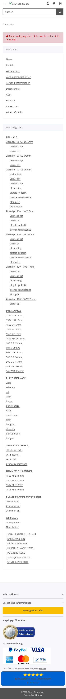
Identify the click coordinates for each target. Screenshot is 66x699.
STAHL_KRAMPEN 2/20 (19, 557)
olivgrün (10, 428)
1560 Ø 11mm (13, 333)
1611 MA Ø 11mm (15, 338)
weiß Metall (16, 206)
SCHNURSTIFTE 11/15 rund (21, 534)
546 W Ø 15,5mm (15, 370)
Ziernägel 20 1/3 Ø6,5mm (19, 141)
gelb (8, 396)
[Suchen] (59, 11)
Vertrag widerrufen (33, 610)
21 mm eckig (13, 506)
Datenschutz (13, 88)
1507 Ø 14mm (13, 329)
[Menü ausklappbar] (4, 2)
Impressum (12, 106)
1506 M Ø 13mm (15, 480)
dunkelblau (12, 415)
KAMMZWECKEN (16, 538)
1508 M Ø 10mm (15, 489)
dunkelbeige (12, 405)
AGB (8, 94)
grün (8, 419)
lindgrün (10, 424)
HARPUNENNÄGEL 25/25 (20, 548)
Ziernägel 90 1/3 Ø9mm (18, 169)
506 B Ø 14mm (14, 357)
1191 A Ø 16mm (14, 315)
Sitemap (10, 100)
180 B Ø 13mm (14, 343)
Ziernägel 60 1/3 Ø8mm (18, 155)
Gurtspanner (13, 522)
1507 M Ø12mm (14, 484)
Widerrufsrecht (14, 112)
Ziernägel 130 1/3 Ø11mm (20, 266)
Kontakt (10, 65)
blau (8, 410)
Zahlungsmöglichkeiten (18, 76)
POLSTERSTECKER (16, 552)
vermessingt (16, 146)
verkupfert (15, 174)
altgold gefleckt (18, 192)
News (9, 59)
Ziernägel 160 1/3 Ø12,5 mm (21, 299)
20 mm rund (12, 501)
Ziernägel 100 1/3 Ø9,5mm (20, 211)
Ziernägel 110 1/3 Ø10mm (20, 234)
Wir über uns (13, 71)
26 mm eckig (13, 510)
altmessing (16, 188)
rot (7, 392)
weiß (8, 382)
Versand (42, 668)
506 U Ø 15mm (14, 361)
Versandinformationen (18, 82)
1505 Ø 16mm (13, 324)
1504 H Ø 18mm (14, 320)
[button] (48, 3)
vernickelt (15, 151)
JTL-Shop (38, 695)
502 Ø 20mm (13, 347)
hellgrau (10, 438)
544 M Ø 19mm (14, 366)
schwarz (10, 387)
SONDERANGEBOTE (17, 561)
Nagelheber (12, 527)
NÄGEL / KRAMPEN (17, 543)
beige (9, 401)
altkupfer (15, 201)
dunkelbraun (13, 433)
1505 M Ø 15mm (15, 475)
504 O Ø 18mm (14, 352)
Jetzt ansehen (33, 682)
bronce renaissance (20, 197)
